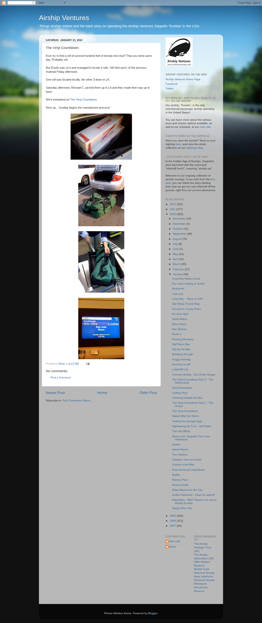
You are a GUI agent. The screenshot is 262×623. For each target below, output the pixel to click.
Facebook (172, 84)
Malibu (176, 474)
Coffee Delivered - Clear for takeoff (193, 494)
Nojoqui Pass (180, 479)
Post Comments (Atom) (76, 400)
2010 (173, 214)
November (179, 223)
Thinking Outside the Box (187, 397)
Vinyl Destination (182, 387)
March (177, 264)
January (178, 274)
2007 (173, 525)
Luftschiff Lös (180, 369)
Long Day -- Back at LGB (187, 298)
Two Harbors (180, 454)
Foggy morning (181, 359)
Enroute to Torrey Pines (186, 309)
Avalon (176, 444)
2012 (173, 204)
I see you (177, 293)
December (179, 218)
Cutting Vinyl (179, 392)
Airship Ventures (64, 18)
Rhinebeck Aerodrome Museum (201, 587)
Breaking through (182, 354)
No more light (180, 314)
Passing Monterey (183, 339)
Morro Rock (179, 324)
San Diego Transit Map (186, 303)
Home (102, 393)
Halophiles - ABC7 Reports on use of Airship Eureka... (194, 501)
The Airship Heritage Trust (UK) (202, 547)
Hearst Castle (180, 485)
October (178, 228)
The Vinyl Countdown (83, 99)
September (180, 233)
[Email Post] (87, 363)
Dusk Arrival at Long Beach (188, 469)
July (175, 244)
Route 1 (177, 334)
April (176, 259)
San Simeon (179, 329)
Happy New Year (182, 508)
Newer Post (55, 393)
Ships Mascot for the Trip (187, 489)
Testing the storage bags (187, 421)
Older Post (148, 393)
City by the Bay (181, 349)
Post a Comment (61, 377)
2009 (173, 515)
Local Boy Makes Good (186, 278)
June (176, 249)
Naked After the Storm (185, 416)
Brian (172, 546)
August (177, 239)
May (176, 254)
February (179, 269)
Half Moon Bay (181, 344)
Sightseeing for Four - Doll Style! (191, 426)
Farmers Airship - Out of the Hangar (194, 374)
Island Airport (180, 449)
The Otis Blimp (181, 431)
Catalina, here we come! (187, 459)
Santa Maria (179, 319)
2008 (173, 520)
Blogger (152, 613)
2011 (173, 209)
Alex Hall (174, 541)
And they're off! (181, 364)
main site (205, 126)
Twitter (170, 88)
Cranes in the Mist (183, 464)
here (178, 144)
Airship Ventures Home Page (183, 79)
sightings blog (194, 147)
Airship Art (178, 288)
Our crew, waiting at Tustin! (188, 283)
